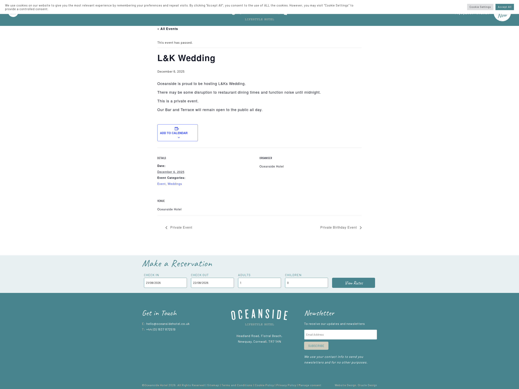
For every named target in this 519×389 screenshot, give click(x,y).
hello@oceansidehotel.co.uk (168, 323)
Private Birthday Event (339, 227)
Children (293, 275)
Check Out (200, 275)
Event (161, 184)
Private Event (180, 227)
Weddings (175, 184)
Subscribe (316, 346)
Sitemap (213, 385)
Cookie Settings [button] (480, 6)
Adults (244, 275)
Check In (151, 275)
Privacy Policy (286, 385)
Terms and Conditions (237, 385)
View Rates (354, 283)
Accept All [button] (504, 6)
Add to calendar (174, 133)
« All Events (167, 28)
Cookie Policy (264, 385)
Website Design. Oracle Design (356, 385)
